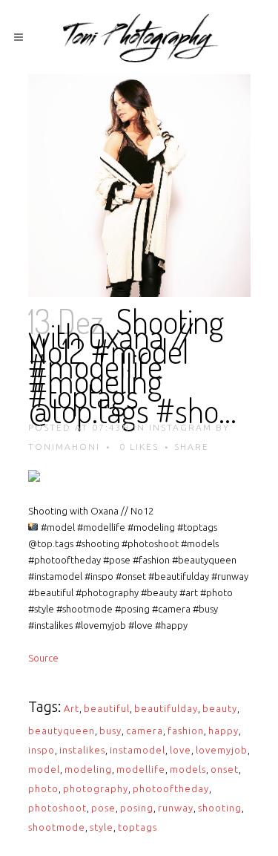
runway (175, 808)
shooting (220, 808)
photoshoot (57, 808)
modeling (88, 769)
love (180, 750)
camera (144, 730)
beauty (219, 708)
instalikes (82, 750)
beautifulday (166, 708)
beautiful (107, 708)
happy (223, 730)
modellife (140, 769)
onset (225, 769)
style (101, 827)
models (188, 769)
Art (71, 708)
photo (43, 788)
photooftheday (171, 788)
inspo (41, 750)
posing (136, 808)
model (44, 769)
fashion (186, 730)
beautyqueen (61, 730)
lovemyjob (222, 750)
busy (110, 730)
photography (95, 788)
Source (43, 658)
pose (103, 808)
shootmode (56, 827)
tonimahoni (64, 446)
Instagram (180, 427)
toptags (137, 827)
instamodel (137, 750)
